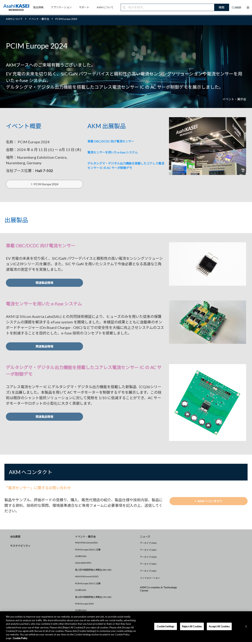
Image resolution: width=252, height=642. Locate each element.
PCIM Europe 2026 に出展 (88, 549)
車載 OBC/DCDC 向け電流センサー (110, 141)
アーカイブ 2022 (148, 571)
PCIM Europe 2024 (84, 603)
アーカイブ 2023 (148, 564)
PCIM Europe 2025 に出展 (88, 583)
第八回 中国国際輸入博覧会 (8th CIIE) (93, 569)
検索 (222, 7)
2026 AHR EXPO (83, 562)
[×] (246, 626)
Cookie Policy (20, 638)
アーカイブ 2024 (148, 557)
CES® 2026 (80, 556)
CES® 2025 (80, 590)
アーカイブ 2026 (148, 543)
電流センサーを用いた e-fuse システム (112, 152)
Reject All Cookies (192, 626)
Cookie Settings (165, 626)
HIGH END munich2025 (87, 576)
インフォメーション (150, 578)
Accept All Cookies (219, 626)
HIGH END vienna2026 (86, 542)
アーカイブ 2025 (148, 550)
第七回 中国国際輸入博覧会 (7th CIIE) (93, 597)
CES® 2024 (80, 610)
